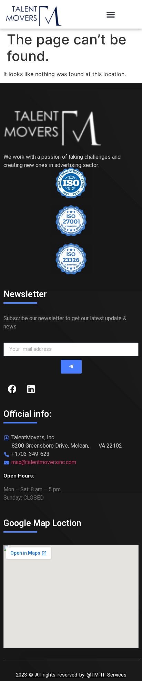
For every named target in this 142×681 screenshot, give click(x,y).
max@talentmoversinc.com (43, 462)
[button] (111, 14)
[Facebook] (12, 389)
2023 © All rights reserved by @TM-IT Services (71, 675)
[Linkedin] (31, 389)
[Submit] (71, 367)
